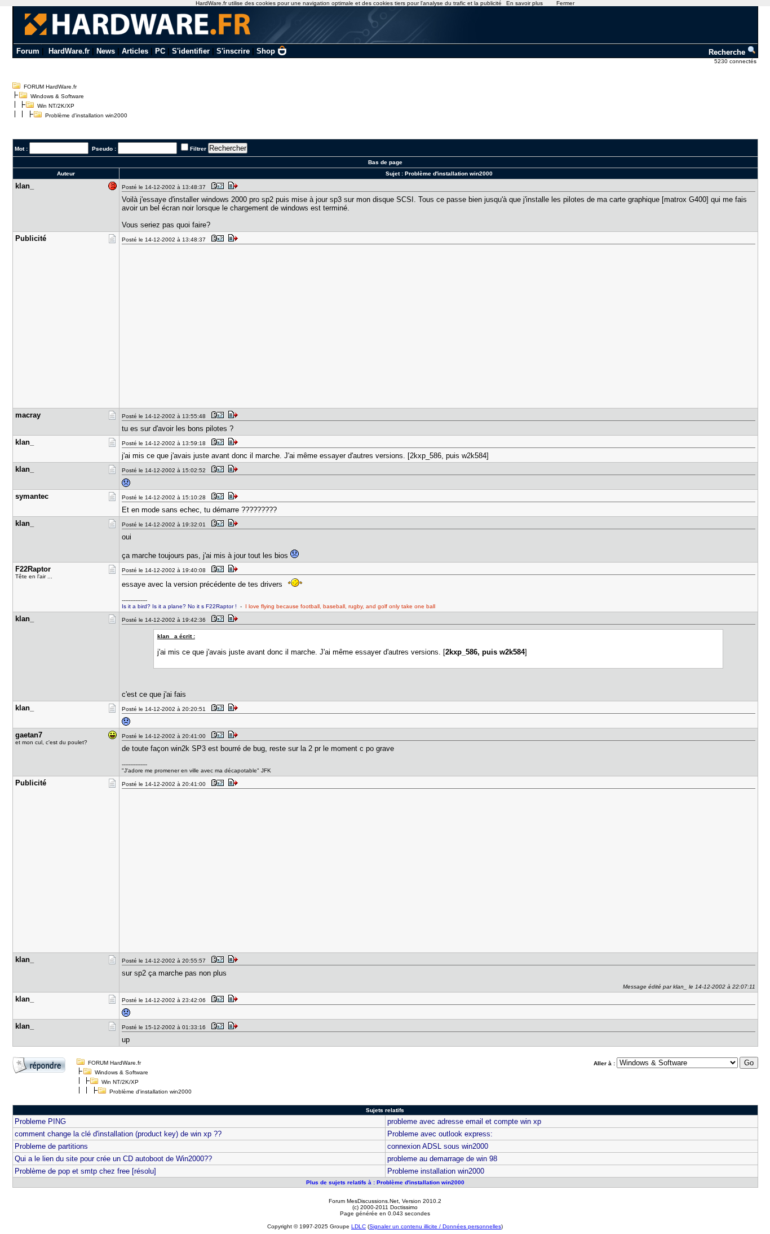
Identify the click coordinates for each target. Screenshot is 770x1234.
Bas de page (385, 162)
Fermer (565, 3)
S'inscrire (233, 51)
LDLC (358, 1226)
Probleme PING (40, 1121)
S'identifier (191, 51)
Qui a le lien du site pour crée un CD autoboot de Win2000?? (113, 1158)
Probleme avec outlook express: (440, 1134)
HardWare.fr (69, 51)
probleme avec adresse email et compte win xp (464, 1121)
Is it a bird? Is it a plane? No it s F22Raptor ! (179, 606)
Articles (135, 51)
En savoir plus (524, 3)
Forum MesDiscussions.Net (364, 1201)
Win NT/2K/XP (55, 106)
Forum (27, 51)
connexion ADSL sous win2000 (437, 1146)
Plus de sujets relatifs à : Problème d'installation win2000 (385, 1182)
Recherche (728, 52)
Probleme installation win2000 (435, 1171)
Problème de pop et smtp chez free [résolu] (85, 1171)
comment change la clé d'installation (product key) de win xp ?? (118, 1134)
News (105, 51)
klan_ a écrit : (176, 636)
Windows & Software (57, 96)
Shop (265, 51)
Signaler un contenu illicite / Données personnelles (435, 1226)
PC (160, 51)
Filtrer (198, 149)
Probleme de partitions (51, 1146)
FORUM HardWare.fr (50, 87)
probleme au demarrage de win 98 (442, 1158)
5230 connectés (736, 61)
